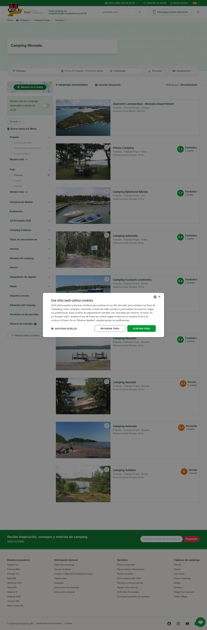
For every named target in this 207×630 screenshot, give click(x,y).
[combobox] (155, 296)
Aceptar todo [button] (141, 328)
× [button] (159, 297)
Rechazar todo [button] (110, 328)
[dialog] (103, 315)
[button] (64, 328)
